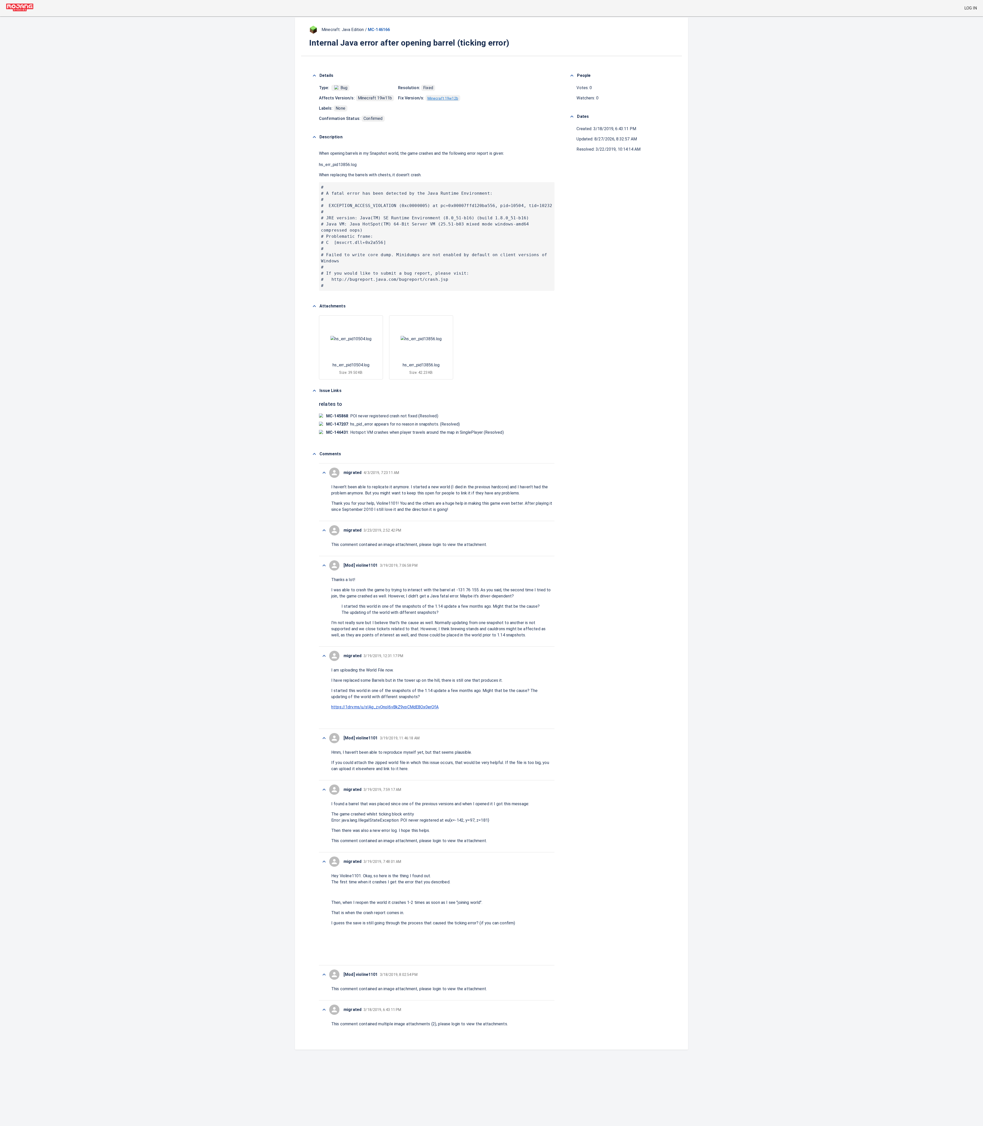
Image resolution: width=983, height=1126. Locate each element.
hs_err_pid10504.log (351, 365)
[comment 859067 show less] (324, 1010)
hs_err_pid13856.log (338, 164)
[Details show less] (314, 75)
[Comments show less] (314, 454)
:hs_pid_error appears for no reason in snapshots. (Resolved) (393, 424)
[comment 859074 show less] (324, 656)
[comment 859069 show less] (324, 974)
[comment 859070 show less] (324, 861)
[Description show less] (314, 137)
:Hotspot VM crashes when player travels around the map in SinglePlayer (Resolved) (415, 432)
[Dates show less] (572, 116)
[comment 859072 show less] (324, 738)
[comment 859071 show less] (324, 789)
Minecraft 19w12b (443, 98)
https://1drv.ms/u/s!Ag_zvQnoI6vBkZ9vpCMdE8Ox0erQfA (385, 707)
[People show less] (572, 75)
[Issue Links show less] (314, 391)
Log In (970, 8)
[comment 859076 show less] (324, 530)
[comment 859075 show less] (324, 565)
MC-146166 (379, 29)
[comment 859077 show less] (324, 473)
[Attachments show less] (314, 306)
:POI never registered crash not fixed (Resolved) (382, 416)
